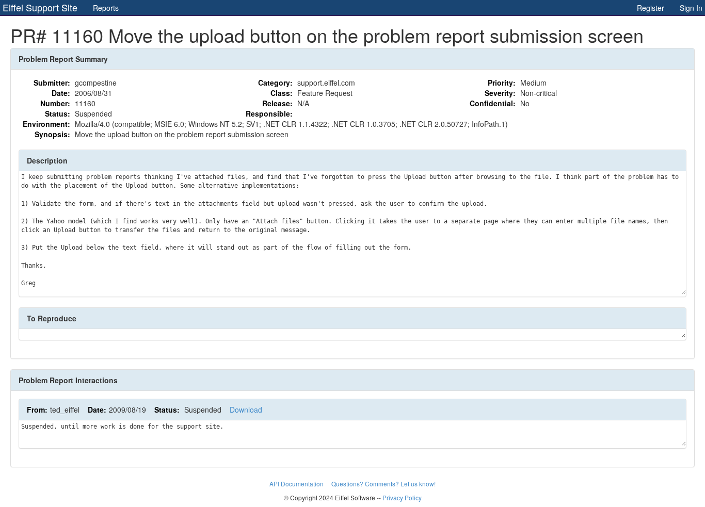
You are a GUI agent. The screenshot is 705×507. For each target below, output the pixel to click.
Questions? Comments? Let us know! (383, 483)
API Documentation (297, 483)
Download (246, 409)
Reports (106, 8)
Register (650, 8)
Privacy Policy (402, 497)
